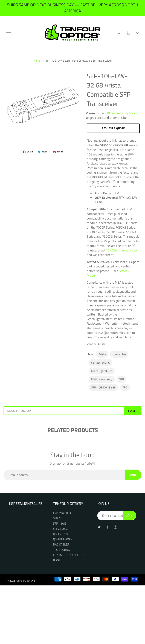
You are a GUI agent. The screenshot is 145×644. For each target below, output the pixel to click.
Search (132, 411)
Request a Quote (113, 128)
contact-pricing (100, 362)
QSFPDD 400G (62, 539)
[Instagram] (115, 527)
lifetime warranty (101, 379)
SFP (121, 379)
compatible (119, 354)
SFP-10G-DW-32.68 (103, 387)
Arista (102, 354)
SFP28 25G (60, 528)
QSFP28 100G (62, 534)
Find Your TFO (62, 513)
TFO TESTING (61, 549)
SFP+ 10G (59, 523)
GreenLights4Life (101, 371)
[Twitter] (99, 527)
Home (36, 60)
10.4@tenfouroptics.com (123, 113)
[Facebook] (107, 527)
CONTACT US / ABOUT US (69, 555)
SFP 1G (57, 518)
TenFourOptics (24, 581)
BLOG (56, 560)
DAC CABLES (61, 544)
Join (133, 474)
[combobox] (64, 410)
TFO (125, 387)
